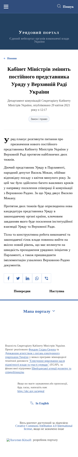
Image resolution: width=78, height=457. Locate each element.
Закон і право (39, 118)
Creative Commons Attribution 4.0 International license (43, 427)
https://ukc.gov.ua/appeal (30, 391)
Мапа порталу (36, 311)
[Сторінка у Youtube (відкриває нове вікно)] (46, 412)
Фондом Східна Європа (42, 349)
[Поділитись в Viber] (46, 278)
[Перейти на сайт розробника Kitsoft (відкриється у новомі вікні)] (19, 440)
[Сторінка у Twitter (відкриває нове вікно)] (39, 412)
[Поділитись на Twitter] (18, 278)
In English (42, 403)
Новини (12, 58)
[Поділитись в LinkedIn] (27, 278)
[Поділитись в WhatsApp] (36, 278)
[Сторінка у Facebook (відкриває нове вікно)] (32, 412)
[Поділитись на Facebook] (8, 278)
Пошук (68, 7)
